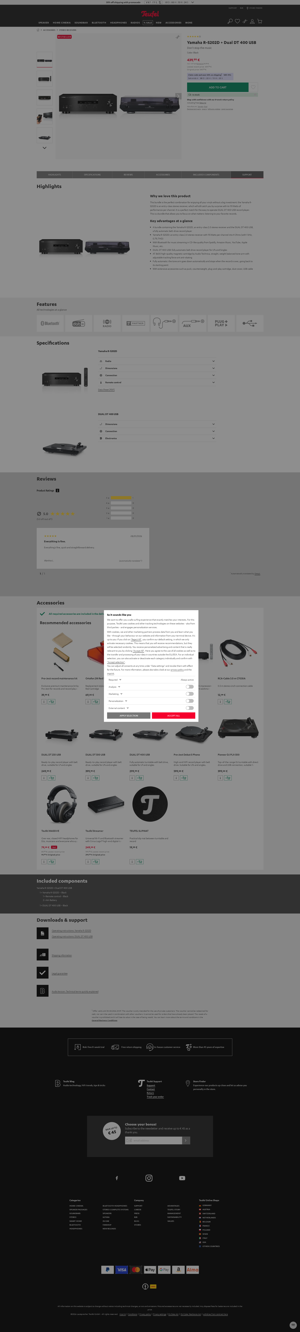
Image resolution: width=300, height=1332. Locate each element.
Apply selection (129, 715)
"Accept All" (138, 650)
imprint (110, 673)
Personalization (116, 700)
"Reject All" (136, 639)
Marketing (114, 693)
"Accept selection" (116, 662)
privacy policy (177, 669)
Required (113, 679)
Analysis (112, 686)
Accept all (173, 715)
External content (117, 708)
